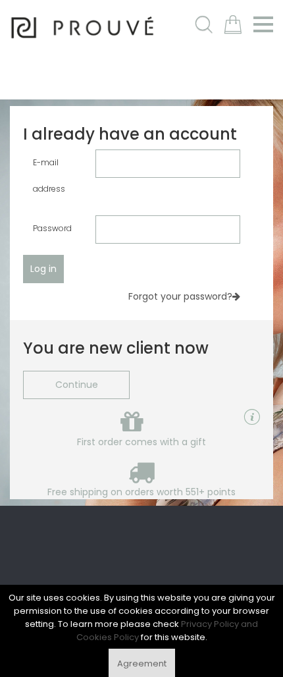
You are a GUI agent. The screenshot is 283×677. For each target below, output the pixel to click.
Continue (76, 384)
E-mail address (49, 175)
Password (52, 228)
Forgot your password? (180, 296)
